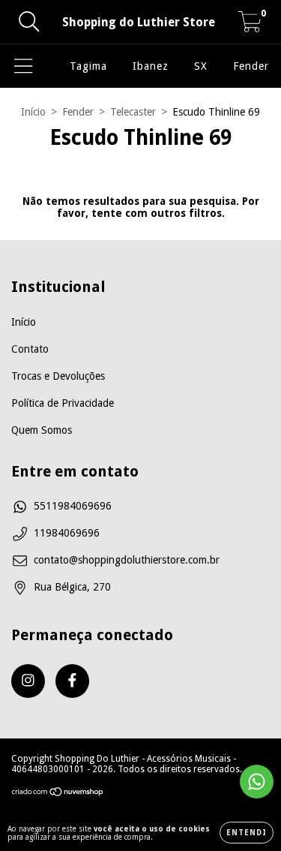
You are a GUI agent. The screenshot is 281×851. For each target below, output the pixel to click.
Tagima (88, 66)
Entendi (246, 832)
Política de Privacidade (62, 403)
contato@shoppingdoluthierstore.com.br (127, 560)
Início (33, 112)
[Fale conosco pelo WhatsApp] (257, 781)
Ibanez (151, 66)
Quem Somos (41, 430)
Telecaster (133, 112)
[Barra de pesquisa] (29, 22)
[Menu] (23, 66)
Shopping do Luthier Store (138, 22)
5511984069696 (73, 506)
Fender (251, 66)
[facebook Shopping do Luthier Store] (72, 681)
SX (201, 66)
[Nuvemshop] (58, 794)
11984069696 (67, 533)
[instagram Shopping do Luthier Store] (28, 681)
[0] (250, 26)
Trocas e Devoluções (58, 376)
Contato (30, 349)
